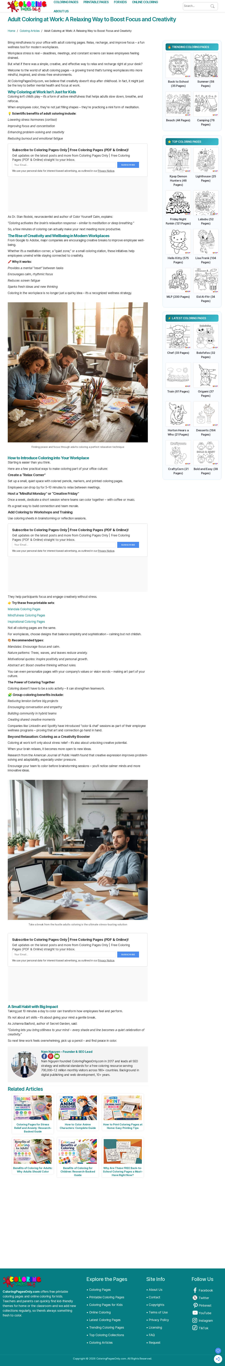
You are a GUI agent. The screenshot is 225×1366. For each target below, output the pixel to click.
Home (11, 31)
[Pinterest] (50, 1056)
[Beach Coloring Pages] (178, 104)
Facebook (206, 1290)
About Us (61, 11)
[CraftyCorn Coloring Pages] (178, 453)
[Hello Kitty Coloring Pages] (178, 241)
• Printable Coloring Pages (105, 1297)
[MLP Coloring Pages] (178, 280)
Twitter (204, 1298)
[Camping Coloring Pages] (206, 104)
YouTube (205, 1313)
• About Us (154, 1289)
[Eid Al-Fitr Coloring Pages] (206, 280)
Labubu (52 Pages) (205, 221)
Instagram (206, 1320)
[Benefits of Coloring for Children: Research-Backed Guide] (78, 1151)
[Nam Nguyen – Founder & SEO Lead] (24, 1064)
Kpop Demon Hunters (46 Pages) (178, 180)
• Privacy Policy (157, 1320)
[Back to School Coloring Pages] (178, 65)
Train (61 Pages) (178, 391)
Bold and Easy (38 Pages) (206, 471)
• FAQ (150, 1335)
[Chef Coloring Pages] (178, 336)
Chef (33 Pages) (178, 353)
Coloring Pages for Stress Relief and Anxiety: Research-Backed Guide (32, 1128)
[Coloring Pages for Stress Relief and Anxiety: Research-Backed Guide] (33, 1108)
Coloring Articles (30, 31)
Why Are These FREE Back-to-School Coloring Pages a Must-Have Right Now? (122, 1171)
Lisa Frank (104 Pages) (205, 260)
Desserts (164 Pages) (206, 432)
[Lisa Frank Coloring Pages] (206, 241)
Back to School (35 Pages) (178, 84)
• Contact (153, 1297)
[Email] (57, 1056)
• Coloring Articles (99, 1342)
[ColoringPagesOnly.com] (27, 6)
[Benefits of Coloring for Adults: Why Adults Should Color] (33, 1151)
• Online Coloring (98, 1312)
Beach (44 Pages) (178, 120)
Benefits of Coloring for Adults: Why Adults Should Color (32, 1169)
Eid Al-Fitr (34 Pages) (206, 299)
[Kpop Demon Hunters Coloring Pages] (178, 160)
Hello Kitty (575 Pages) (178, 260)
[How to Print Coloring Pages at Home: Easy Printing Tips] (123, 1108)
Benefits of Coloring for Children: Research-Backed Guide (77, 1171)
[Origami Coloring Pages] (206, 375)
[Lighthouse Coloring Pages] (206, 160)
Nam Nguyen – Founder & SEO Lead (66, 1052)
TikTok (203, 1328)
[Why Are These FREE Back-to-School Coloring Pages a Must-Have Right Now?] (123, 1151)
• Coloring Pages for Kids (104, 1305)
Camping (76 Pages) (205, 122)
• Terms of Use (157, 1312)
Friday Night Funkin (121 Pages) (178, 221)
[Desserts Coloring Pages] (206, 414)
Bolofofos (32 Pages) (206, 355)
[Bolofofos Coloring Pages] (206, 336)
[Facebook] (44, 1056)
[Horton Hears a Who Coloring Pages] (178, 414)
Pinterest (205, 1305)
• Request (153, 1342)
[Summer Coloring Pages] (206, 65)
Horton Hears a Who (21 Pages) (178, 432)
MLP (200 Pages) (178, 296)
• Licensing (154, 1327)
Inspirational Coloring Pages (26, 621)
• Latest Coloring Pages (103, 1320)
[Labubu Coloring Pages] (206, 203)
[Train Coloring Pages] (178, 375)
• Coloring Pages (98, 1289)
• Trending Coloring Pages (105, 1327)
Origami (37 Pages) (206, 393)
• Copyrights (155, 1305)
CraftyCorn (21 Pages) (178, 471)
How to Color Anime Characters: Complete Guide (78, 1126)
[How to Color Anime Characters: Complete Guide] (78, 1108)
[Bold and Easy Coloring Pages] (206, 453)
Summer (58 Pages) (205, 84)
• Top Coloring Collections (105, 1335)
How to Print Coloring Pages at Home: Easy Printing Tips (122, 1126)
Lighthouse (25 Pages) (206, 178)
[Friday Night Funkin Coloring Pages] (178, 203)
